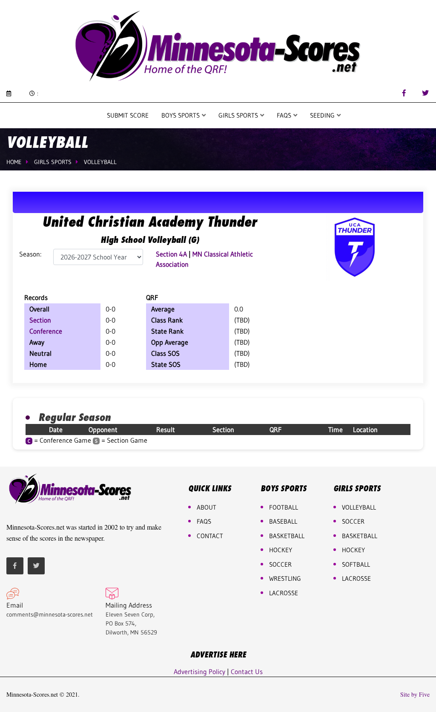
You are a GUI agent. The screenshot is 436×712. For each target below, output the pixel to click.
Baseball (283, 521)
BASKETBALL (286, 536)
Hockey (353, 550)
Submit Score (128, 115)
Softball (356, 564)
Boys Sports (181, 115)
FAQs (204, 521)
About (206, 507)
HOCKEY (280, 550)
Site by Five (415, 694)
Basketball (359, 536)
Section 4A (171, 254)
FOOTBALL (283, 507)
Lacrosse (283, 593)
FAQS (285, 115)
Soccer (280, 564)
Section (40, 320)
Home (14, 162)
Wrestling (285, 578)
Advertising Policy (199, 671)
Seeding (323, 115)
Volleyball (100, 162)
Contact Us (247, 671)
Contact (210, 536)
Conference (45, 331)
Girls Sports (239, 115)
